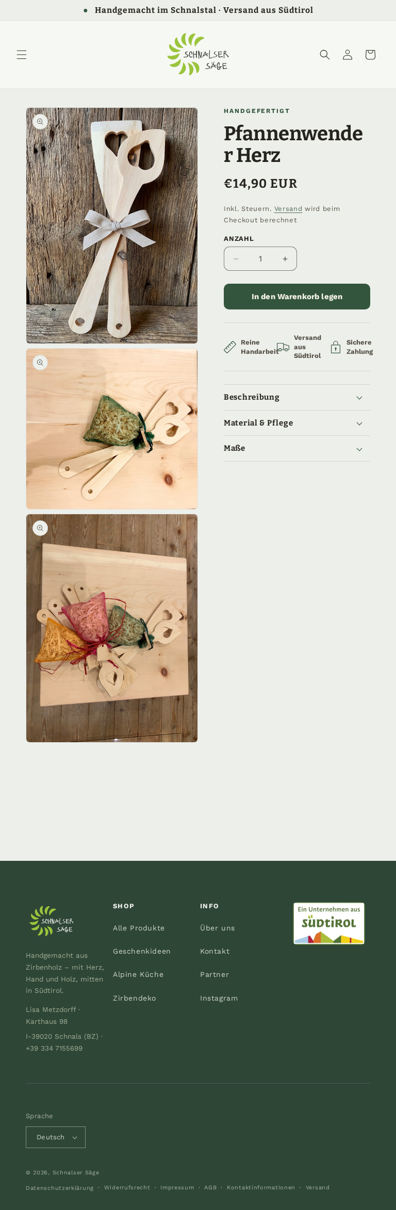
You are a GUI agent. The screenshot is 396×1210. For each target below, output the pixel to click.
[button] (21, 54)
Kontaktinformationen (261, 1187)
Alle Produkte (139, 928)
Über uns (217, 928)
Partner (214, 974)
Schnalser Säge (76, 1172)
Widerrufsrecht (127, 1187)
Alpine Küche (138, 974)
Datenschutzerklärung (60, 1188)
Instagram (219, 998)
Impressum (177, 1187)
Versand (288, 208)
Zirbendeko (134, 998)
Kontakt (214, 951)
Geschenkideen (142, 951)
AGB (210, 1187)
